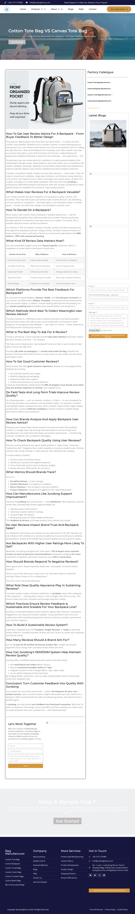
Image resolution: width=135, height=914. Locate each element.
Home (23, 9)
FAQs (81, 9)
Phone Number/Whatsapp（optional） (104, 295)
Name (91, 286)
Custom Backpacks (20, 36)
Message (92, 312)
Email (91, 304)
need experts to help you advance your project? (86, 2)
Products (35, 9)
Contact (92, 9)
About (54, 9)
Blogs (70, 9)
